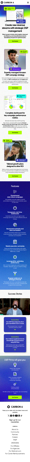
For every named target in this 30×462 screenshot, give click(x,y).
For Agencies (15, 448)
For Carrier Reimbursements (15, 454)
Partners (15, 434)
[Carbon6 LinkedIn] (19, 416)
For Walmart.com (15, 451)
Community (15, 432)
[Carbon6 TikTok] (21, 416)
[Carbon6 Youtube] (16, 416)
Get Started (15, 41)
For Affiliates (15, 446)
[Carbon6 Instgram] (11, 416)
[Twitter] (9, 416)
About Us (15, 429)
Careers (15, 437)
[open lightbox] (15, 306)
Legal (15, 440)
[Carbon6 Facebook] (13, 416)
